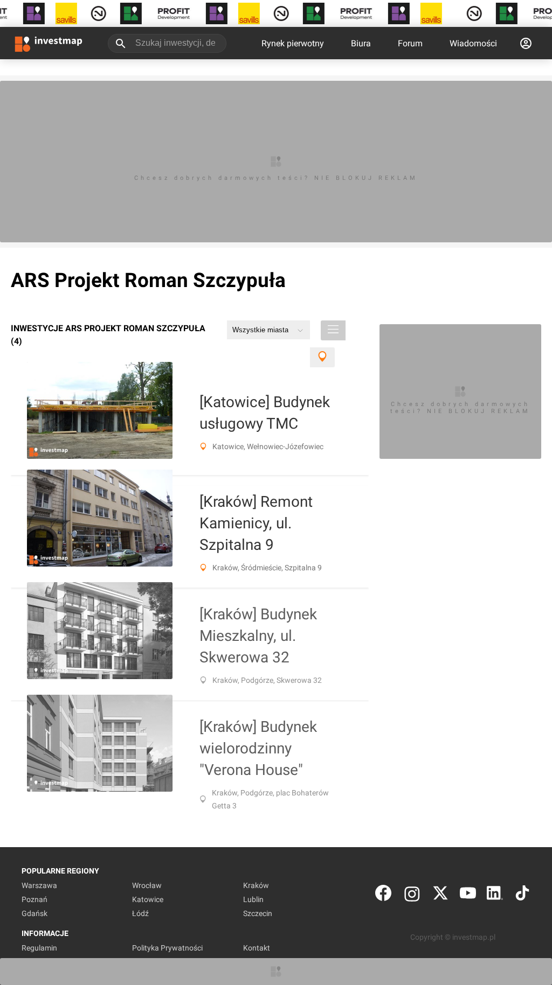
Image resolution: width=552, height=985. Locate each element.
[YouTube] (468, 895)
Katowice (147, 899)
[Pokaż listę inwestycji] (333, 330)
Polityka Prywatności (167, 948)
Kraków (256, 885)
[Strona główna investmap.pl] (48, 43)
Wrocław (147, 885)
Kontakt (256, 948)
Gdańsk (34, 913)
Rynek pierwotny (292, 43)
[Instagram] (412, 895)
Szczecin (257, 913)
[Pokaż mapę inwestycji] (322, 357)
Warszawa (39, 885)
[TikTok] (522, 895)
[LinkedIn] (495, 895)
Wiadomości (473, 43)
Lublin (253, 899)
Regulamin (39, 948)
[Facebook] (383, 895)
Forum (410, 43)
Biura (361, 43)
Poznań (34, 899)
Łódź (140, 913)
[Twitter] (440, 895)
